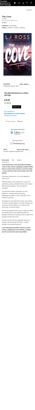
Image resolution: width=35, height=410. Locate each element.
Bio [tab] (13, 160)
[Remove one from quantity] (5, 107)
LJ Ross (4, 22)
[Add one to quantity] (10, 107)
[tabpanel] (17, 201)
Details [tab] (19, 160)
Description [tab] (5, 160)
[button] (15, 3)
